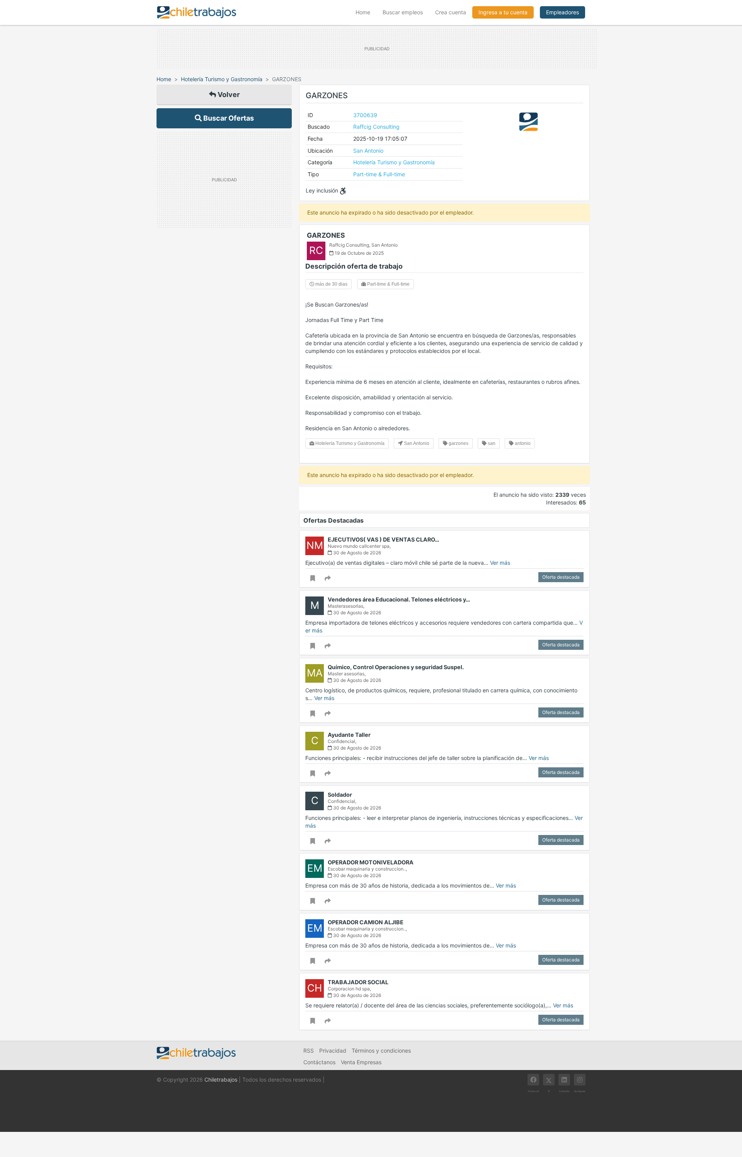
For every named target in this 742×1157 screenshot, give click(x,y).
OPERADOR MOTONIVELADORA (371, 862)
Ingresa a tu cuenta (503, 12)
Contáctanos (319, 1062)
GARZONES (326, 235)
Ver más (500, 562)
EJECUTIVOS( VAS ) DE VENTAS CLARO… (383, 539)
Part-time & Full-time (379, 174)
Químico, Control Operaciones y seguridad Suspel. (396, 667)
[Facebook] (533, 1079)
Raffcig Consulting (376, 126)
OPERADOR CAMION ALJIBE (365, 922)
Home (366, 12)
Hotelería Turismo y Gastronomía (221, 79)
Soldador (340, 794)
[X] (549, 1079)
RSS (308, 1050)
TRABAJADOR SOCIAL (358, 982)
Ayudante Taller (349, 734)
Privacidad (332, 1050)
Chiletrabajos (220, 1079)
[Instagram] (579, 1079)
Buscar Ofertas (228, 118)
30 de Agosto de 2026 (356, 552)
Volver (228, 94)
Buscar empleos (403, 12)
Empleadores (562, 12)
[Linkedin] (564, 1079)
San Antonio (368, 150)
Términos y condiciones (381, 1050)
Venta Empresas (361, 1062)
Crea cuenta (450, 12)
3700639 (365, 115)
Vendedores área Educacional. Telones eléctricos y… (399, 599)
